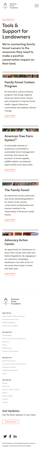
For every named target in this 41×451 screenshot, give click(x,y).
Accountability (7, 396)
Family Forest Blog (8, 361)
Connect (5, 402)
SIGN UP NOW (11, 421)
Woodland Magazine (10, 370)
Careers (5, 399)
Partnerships (7, 335)
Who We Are (6, 380)
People (4, 383)
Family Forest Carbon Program (13, 316)
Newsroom (6, 386)
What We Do (6, 313)
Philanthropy (7, 348)
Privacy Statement (8, 443)
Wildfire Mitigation (9, 322)
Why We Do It (7, 357)
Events (4, 373)
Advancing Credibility (10, 326)
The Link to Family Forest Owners (14, 364)
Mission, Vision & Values (10, 389)
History (4, 392)
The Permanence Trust (10, 319)
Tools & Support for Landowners (14, 338)
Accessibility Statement (22, 443)
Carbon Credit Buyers (10, 351)
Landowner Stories (9, 367)
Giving (4, 345)
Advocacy (5, 341)
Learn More (10, 115)
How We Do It (8, 19)
